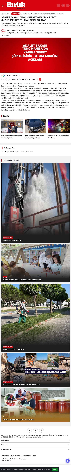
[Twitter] (35, 430)
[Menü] (3, 5)
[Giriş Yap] (63, 5)
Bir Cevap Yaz (9, 148)
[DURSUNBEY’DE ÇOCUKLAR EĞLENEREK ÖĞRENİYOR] (35, 263)
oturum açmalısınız (25, 151)
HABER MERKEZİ (12, 30)
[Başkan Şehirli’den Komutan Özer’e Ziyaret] (12, 129)
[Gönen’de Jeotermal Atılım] (35, 203)
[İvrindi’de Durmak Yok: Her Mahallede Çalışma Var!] (35, 370)
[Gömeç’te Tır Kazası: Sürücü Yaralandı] (59, 129)
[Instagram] (41, 430)
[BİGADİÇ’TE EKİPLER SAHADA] (35, 318)
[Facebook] (29, 430)
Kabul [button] (54, 469)
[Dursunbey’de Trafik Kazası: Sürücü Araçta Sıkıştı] (35, 129)
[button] (58, 5)
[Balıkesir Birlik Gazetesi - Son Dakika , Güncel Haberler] (16, 5)
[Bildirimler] (68, 5)
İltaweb (8, 461)
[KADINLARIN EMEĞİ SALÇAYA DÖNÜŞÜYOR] (35, 405)
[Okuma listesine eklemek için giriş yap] (39, 79)
